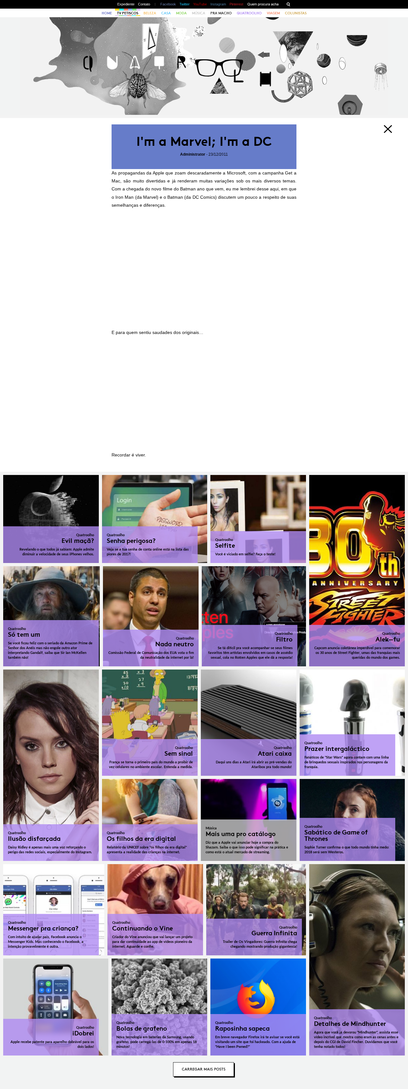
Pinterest (236, 4)
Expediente (126, 4)
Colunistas (296, 13)
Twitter (184, 4)
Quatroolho (249, 13)
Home (107, 13)
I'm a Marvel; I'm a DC (204, 141)
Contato (144, 4)
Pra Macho (221, 13)
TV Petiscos (127, 13)
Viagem (273, 13)
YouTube (200, 4)
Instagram (218, 4)
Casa (166, 13)
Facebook (168, 4)
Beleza (149, 13)
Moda (181, 13)
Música (198, 13)
